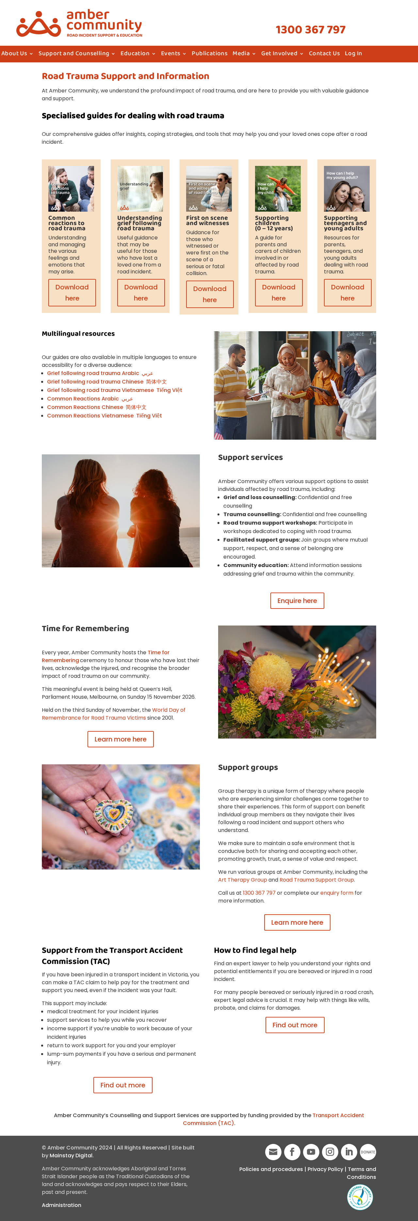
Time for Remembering (85, 629)
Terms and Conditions (361, 1173)
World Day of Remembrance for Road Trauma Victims (113, 714)
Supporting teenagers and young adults (345, 223)
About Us (14, 54)
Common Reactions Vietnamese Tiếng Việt (104, 415)
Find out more (123, 1085)
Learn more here (121, 739)
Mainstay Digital (71, 1155)
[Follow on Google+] (273, 1152)
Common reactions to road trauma (67, 223)
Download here (72, 293)
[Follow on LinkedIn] (349, 1152)
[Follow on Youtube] (311, 1152)
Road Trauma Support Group (317, 880)
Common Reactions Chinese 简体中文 (97, 407)
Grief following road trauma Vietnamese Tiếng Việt (114, 390)
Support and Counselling (74, 54)
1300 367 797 (311, 30)
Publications (210, 54)
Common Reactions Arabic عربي (90, 398)
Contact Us (324, 54)
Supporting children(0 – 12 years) (274, 223)
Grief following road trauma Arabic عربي (100, 373)
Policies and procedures (271, 1169)
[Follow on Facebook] (292, 1152)
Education (135, 54)
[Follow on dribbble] (368, 1152)
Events (170, 54)
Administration (61, 1205)
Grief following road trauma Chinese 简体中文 (107, 381)
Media (241, 54)
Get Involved (279, 54)
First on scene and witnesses (207, 221)
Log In (353, 54)
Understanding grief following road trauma (139, 223)
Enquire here (297, 600)
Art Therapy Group (242, 880)
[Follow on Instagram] (330, 1152)
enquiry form (336, 893)
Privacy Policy (325, 1169)
